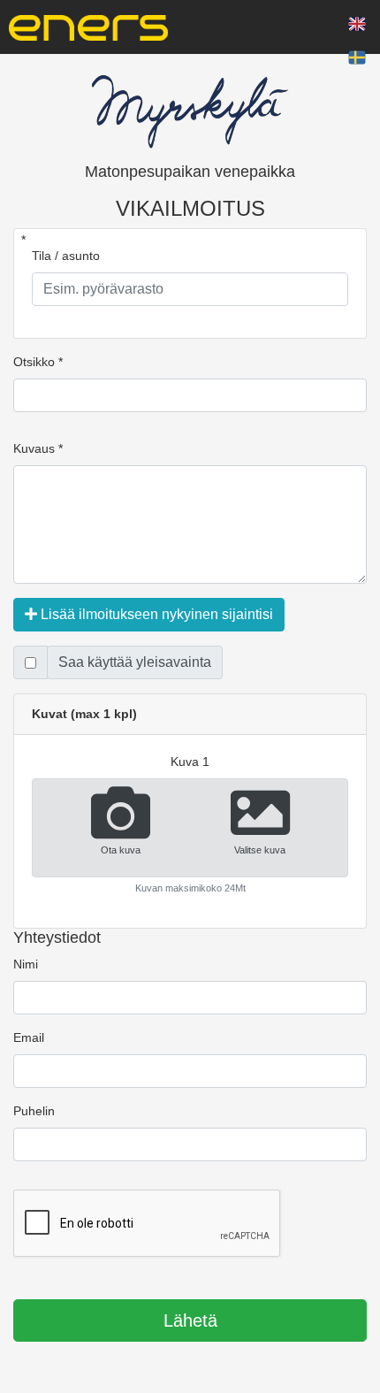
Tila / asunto (66, 256)
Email (28, 1037)
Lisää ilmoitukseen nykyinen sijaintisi (155, 614)
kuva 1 (190, 761)
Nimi (25, 964)
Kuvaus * (38, 448)
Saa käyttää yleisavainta (134, 662)
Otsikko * (38, 362)
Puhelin (34, 1111)
